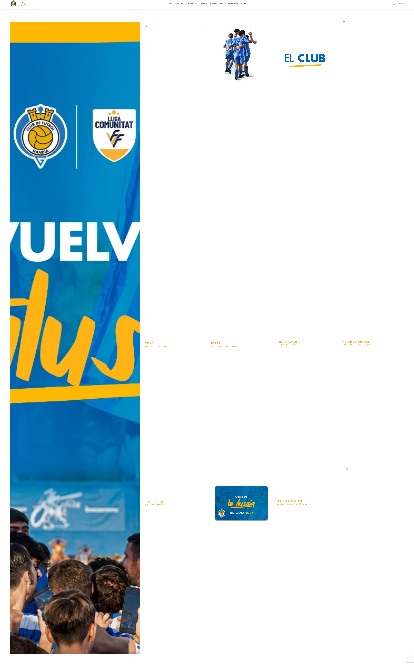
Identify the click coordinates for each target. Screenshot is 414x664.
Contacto (244, 4)
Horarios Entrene (231, 4)
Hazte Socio (192, 4)
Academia (203, 4)
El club (169, 4)
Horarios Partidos (216, 4)
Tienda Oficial (179, 4)
